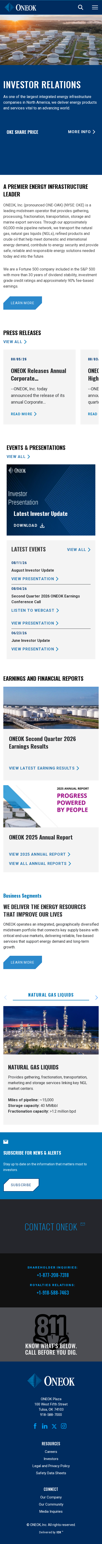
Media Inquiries (51, 1511)
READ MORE (21, 414)
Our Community (51, 1504)
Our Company (51, 1497)
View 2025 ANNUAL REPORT (37, 854)
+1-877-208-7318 (53, 1275)
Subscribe (21, 1185)
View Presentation (32, 579)
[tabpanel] (51, 1065)
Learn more (22, 303)
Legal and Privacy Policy (51, 1466)
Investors (51, 1459)
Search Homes (81, 7)
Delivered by (51, 1532)
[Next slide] (93, 997)
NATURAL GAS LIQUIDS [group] (51, 995)
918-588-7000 (51, 1415)
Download (25, 525)
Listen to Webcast (33, 610)
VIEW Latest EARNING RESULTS (42, 768)
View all (12, 342)
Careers (51, 1452)
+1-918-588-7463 (53, 1292)
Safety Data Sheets (51, 1473)
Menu (95, 7)
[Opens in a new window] (51, 1334)
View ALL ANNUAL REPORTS (38, 863)
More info (79, 132)
